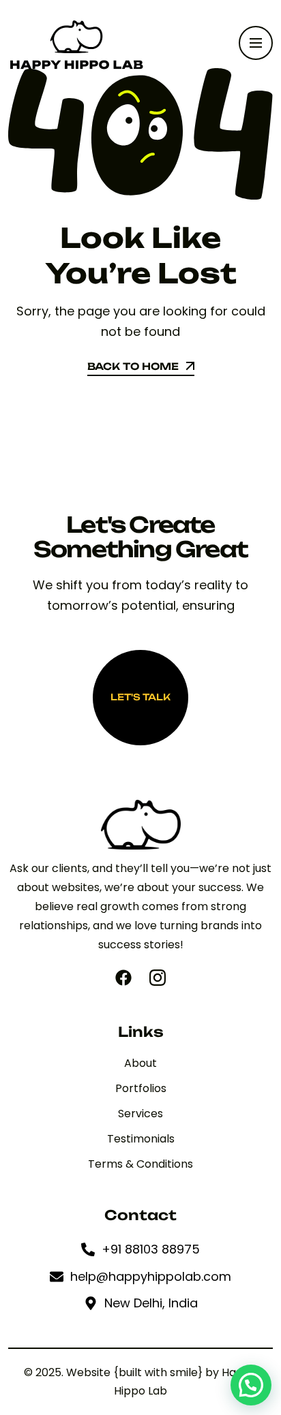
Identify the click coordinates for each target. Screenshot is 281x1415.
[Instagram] (157, 977)
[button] (251, 1385)
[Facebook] (123, 977)
